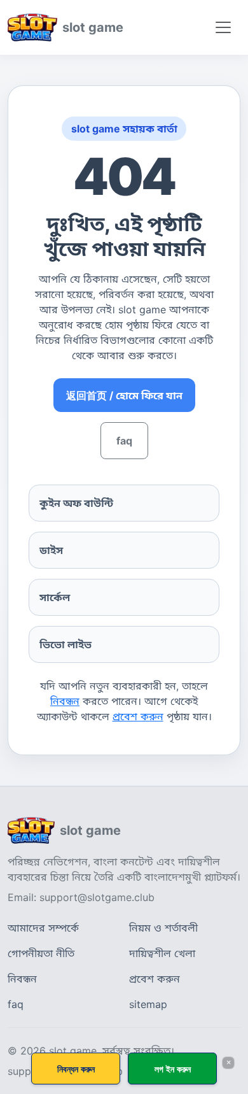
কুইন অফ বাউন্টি (76, 503)
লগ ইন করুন (173, 1069)
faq (124, 440)
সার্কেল (54, 597)
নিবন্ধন (64, 701)
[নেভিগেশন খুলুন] (223, 27)
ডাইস (51, 550)
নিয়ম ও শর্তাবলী (163, 927)
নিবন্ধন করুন (76, 1069)
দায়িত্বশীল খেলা (162, 953)
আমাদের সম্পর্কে (43, 927)
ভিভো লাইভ (65, 644)
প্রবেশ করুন (138, 716)
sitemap (148, 1004)
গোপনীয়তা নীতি (41, 953)
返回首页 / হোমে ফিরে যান (124, 395)
